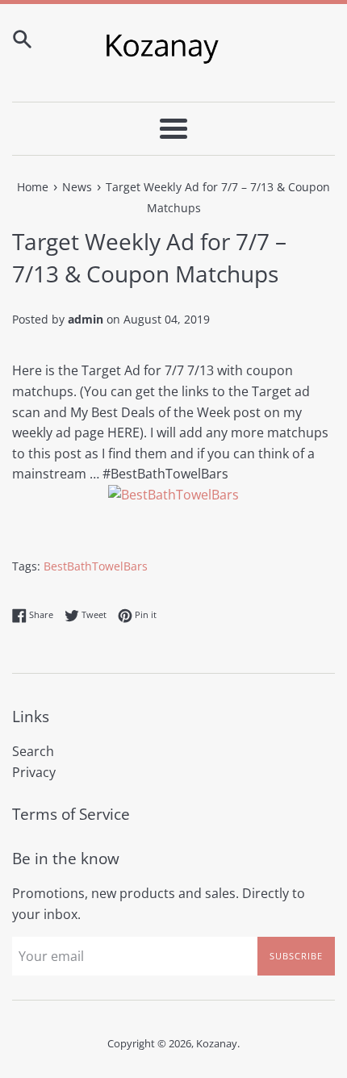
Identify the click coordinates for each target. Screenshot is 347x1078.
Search (33, 751)
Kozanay (216, 1043)
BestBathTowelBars (96, 566)
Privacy (34, 772)
